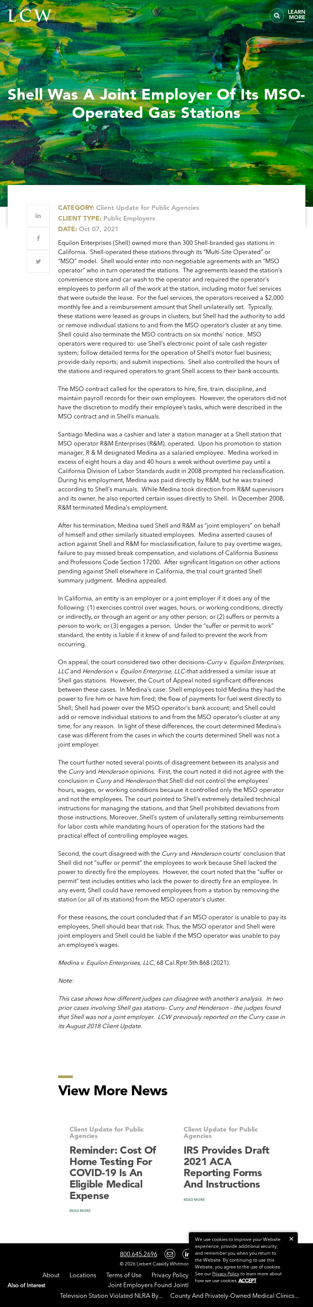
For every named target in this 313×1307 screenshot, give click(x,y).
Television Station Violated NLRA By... (111, 1295)
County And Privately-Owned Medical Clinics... (234, 1295)
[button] (291, 1238)
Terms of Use (124, 1275)
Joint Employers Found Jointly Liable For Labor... (175, 1285)
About (51, 1275)
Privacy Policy (170, 1275)
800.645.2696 (138, 1254)
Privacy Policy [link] (225, 1273)
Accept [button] (248, 1280)
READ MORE (79, 1211)
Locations (82, 1275)
